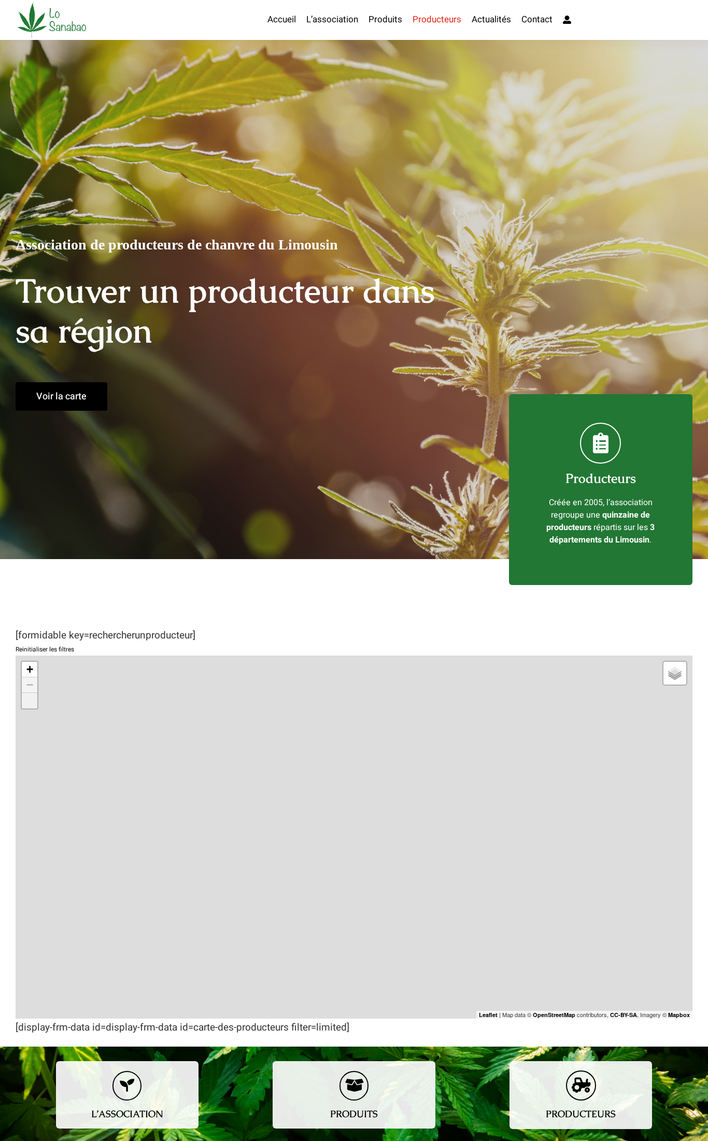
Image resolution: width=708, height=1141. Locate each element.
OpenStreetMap (554, 1015)
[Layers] (674, 673)
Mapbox (679, 1015)
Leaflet (488, 1015)
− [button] (29, 684)
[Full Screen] (29, 700)
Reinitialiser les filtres (45, 649)
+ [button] (29, 669)
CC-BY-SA (623, 1015)
